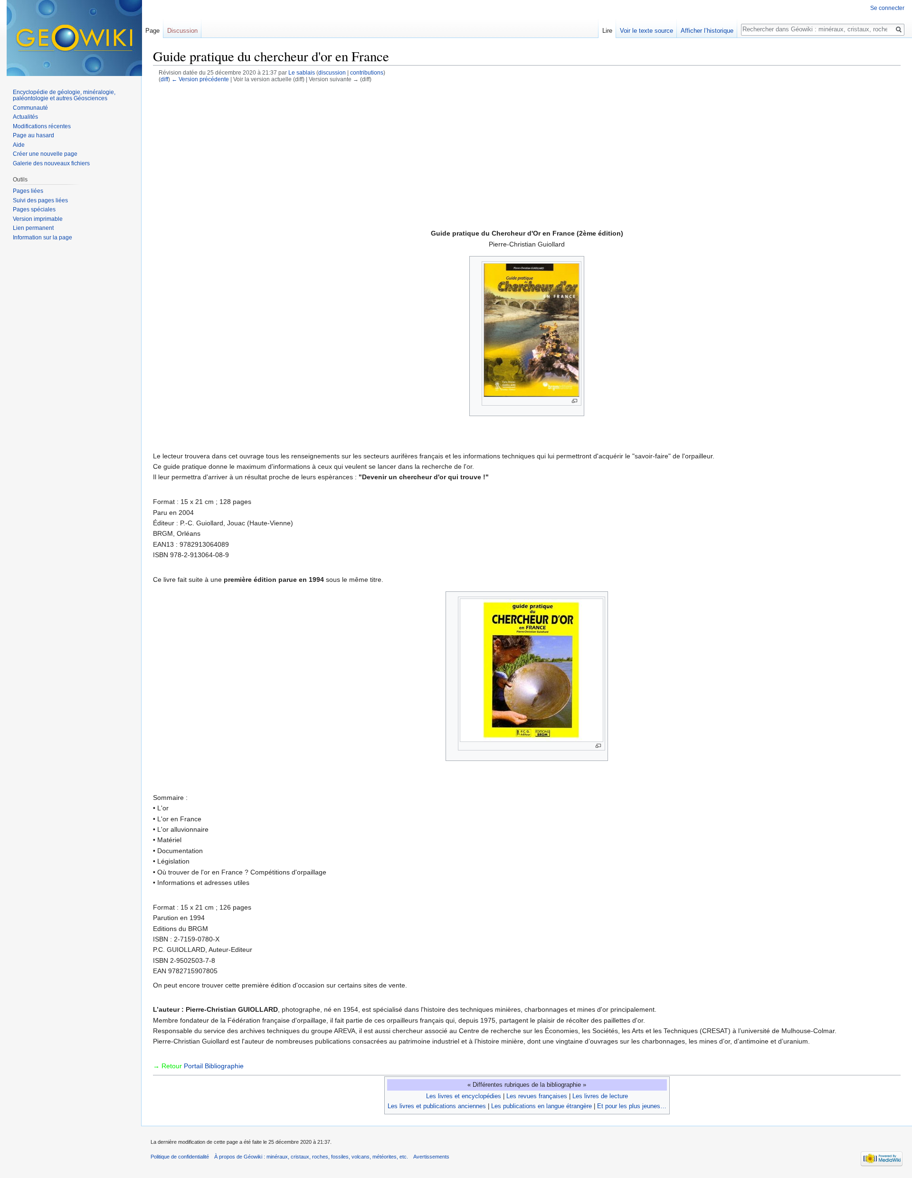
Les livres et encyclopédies (463, 1096)
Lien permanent (33, 228)
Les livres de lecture (600, 1096)
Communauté (30, 107)
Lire (607, 30)
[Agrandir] (574, 401)
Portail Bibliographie (214, 1066)
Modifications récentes (42, 126)
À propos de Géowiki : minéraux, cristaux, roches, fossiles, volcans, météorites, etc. (311, 1156)
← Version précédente (200, 79)
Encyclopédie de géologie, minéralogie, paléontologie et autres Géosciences (64, 95)
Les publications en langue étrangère (541, 1106)
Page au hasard (33, 135)
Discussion (182, 30)
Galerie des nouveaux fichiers (51, 163)
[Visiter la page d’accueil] (74, 38)
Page (152, 30)
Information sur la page (42, 237)
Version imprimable (38, 219)
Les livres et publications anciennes (437, 1106)
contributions (366, 72)
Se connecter (887, 8)
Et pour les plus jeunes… (631, 1106)
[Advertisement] (530, 153)
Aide (19, 145)
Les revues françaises (536, 1096)
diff (164, 79)
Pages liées (28, 191)
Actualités (25, 117)
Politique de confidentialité (180, 1156)
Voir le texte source (646, 30)
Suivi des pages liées (40, 200)
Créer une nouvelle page (45, 154)
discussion (332, 72)
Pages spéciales (34, 209)
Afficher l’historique (707, 30)
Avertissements (431, 1156)
